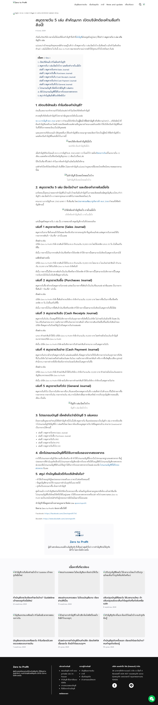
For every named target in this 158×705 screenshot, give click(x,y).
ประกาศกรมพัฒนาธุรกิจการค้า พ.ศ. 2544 (93, 201)
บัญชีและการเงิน (80, 4)
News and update (115, 4)
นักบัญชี (79, 37)
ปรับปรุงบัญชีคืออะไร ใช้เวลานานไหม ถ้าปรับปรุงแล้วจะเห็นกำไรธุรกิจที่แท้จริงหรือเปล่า (123, 600)
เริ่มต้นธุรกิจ (94, 4)
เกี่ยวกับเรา (129, 4)
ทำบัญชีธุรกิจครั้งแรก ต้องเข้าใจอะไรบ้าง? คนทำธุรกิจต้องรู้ (123, 642)
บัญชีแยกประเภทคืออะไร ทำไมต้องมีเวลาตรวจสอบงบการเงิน (33, 642)
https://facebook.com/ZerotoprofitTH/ (61, 513)
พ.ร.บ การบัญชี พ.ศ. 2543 (46, 121)
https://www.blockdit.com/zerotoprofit (59, 518)
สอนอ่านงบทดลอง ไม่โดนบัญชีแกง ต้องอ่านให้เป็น (78, 599)
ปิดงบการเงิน (101, 153)
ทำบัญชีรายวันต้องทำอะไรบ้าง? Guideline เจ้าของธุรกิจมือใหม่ (33, 599)
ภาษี (102, 4)
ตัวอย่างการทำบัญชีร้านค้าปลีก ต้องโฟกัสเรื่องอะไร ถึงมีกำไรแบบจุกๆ (78, 642)
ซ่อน (47, 58)
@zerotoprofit (80, 503)
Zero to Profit (79, 542)
